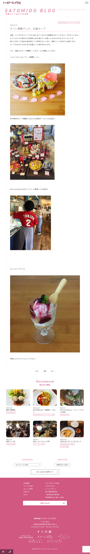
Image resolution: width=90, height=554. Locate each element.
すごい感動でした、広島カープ (28, 28)
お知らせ (26, 492)
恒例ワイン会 (10, 441)
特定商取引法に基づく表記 (54, 497)
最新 (45, 371)
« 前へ (37, 371)
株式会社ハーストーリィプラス (45, 514)
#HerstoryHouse (63, 22)
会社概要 (26, 483)
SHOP (25, 494)
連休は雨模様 (10, 410)
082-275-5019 (39, 527)
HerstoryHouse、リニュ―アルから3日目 (72, 411)
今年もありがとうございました (70, 441)
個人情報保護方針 (51, 492)
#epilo (72, 444)
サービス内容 (28, 486)
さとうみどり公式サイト (45, 472)
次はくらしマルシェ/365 (41, 441)
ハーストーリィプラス (12, 2)
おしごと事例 (28, 489)
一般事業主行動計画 (52, 494)
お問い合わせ (45, 503)
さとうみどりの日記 (52, 483)
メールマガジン (50, 489)
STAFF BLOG (49, 486)
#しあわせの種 (64, 447)
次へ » (53, 371)
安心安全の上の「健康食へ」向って (44, 411)
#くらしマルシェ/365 (74, 22)
